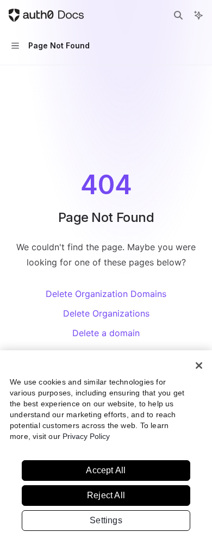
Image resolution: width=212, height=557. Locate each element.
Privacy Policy (86, 436)
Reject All (106, 495)
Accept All (106, 470)
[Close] (199, 365)
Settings (106, 520)
